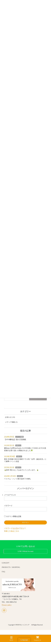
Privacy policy (7, 605)
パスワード (8, 506)
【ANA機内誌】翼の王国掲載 (15, 439)
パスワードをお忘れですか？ (15, 528)
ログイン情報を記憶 (13, 516)
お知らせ (18, 445)
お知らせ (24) (10, 417)
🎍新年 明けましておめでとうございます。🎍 (21, 470)
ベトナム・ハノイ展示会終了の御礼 (17, 479)
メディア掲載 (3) (11, 422)
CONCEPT (5, 563)
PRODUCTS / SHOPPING (11, 567)
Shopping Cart (37, 640)
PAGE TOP (47, 631)
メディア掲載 (19, 436)
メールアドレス (10, 495)
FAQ (3, 572)
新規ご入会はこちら (11, 531)
